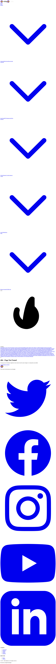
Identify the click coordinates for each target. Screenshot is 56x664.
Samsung (2, 61)
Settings (4, 658)
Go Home (2, 364)
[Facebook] (28, 480)
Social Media (2, 232)
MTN (5, 118)
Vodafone (8, 118)
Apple (12, 61)
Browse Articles (6, 364)
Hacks (6, 232)
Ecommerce (10, 175)
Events (10, 289)
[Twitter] (28, 425)
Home (1, 3)
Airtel (11, 118)
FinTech (1, 175)
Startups (4, 175)
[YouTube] (28, 590)
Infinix (5, 61)
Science (4, 652)
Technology (5, 649)
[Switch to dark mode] (0, 290)
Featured (4, 653)
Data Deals (2, 118)
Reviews (1, 289)
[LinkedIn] (28, 645)
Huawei (9, 61)
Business (4, 650)
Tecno (7, 61)
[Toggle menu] (1, 290)
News (1, 4)
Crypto (7, 175)
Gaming (4, 289)
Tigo (12, 118)
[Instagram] (28, 535)
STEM (7, 289)
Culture (4, 651)
